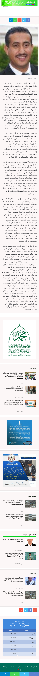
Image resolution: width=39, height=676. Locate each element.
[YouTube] (21, 610)
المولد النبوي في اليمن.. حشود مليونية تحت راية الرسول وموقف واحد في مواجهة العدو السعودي (13, 502)
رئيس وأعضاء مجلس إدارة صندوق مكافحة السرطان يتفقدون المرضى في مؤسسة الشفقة (13, 388)
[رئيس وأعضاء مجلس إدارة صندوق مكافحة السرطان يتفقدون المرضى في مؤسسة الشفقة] (30, 390)
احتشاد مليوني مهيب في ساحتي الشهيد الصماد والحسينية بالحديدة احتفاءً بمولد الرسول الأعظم (14, 516)
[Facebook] (30, 610)
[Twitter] (26, 610)
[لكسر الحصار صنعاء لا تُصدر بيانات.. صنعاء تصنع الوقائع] (30, 542)
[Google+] (35, 610)
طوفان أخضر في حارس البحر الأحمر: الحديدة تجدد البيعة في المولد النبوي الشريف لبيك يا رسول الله (13, 579)
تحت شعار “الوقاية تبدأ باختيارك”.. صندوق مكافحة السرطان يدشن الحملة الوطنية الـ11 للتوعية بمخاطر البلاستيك (13, 402)
